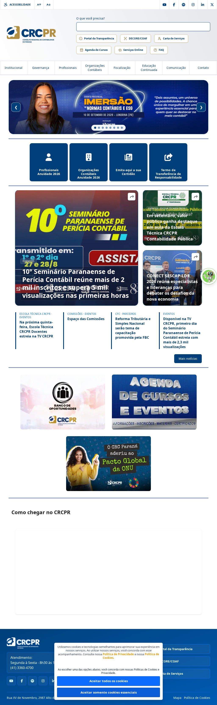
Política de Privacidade (118, 654)
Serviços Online (133, 50)
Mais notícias (188, 359)
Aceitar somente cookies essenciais (109, 692)
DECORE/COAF (138, 38)
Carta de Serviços (174, 38)
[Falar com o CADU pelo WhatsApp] (208, 276)
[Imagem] (62, 402)
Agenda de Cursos (96, 50)
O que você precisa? (90, 18)
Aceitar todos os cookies (108, 681)
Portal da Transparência (99, 38)
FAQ (161, 50)
